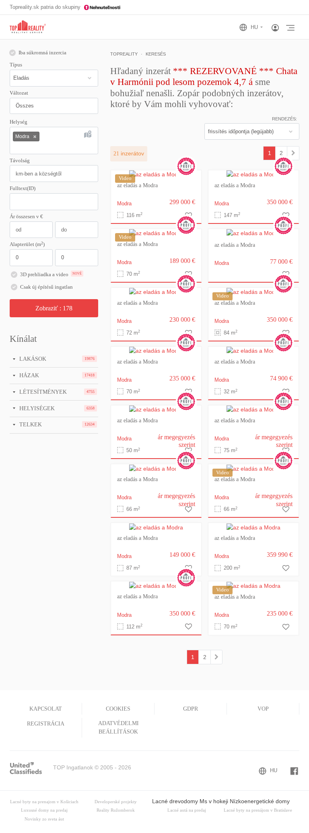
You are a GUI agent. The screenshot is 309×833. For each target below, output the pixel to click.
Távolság (20, 160)
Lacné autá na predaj (186, 810)
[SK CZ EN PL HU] (254, 27)
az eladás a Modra (137, 185)
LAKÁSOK (32, 359)
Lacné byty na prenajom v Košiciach (44, 802)
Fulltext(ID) (22, 188)
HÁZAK (28, 375)
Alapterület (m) (27, 244)
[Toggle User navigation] (275, 28)
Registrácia (45, 724)
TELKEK (30, 424)
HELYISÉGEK (36, 408)
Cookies (118, 709)
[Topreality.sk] (28, 27)
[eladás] (293, 153)
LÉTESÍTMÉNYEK (42, 392)
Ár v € (26, 216)
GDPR (190, 709)
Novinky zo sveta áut (44, 819)
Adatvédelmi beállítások (118, 727)
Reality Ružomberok (116, 810)
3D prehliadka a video (51, 274)
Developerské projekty (116, 802)
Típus (16, 65)
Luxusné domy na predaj (44, 810)
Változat (19, 93)
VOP (263, 709)
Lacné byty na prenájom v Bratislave (258, 810)
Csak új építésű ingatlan (46, 287)
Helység (18, 122)
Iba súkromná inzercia (42, 53)
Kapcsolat (45, 709)
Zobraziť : (53, 308)
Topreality (124, 54)
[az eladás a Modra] (156, 174)
